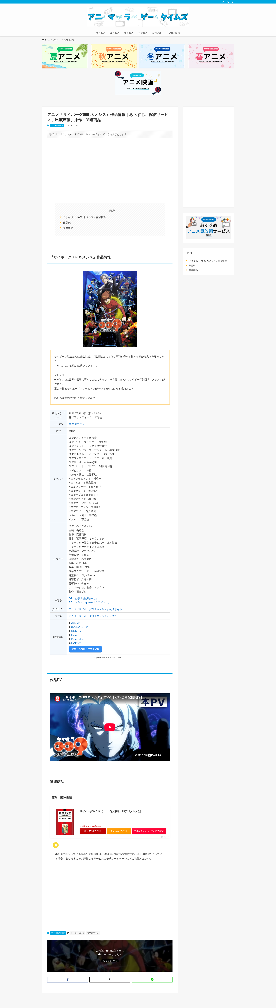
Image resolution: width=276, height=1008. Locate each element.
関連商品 (68, 228)
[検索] (232, 2)
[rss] (228, 2)
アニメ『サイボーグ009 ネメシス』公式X (92, 616)
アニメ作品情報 (57, 125)
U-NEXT (76, 643)
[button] (67, 979)
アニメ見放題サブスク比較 (85, 648)
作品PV (67, 222)
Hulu (74, 635)
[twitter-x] (223, 2)
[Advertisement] (110, 170)
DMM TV (76, 631)
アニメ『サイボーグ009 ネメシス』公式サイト (95, 609)
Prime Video (78, 639)
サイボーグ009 (77, 933)
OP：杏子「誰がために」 (83, 598)
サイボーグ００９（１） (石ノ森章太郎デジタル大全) (110, 811)
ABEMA (75, 623)
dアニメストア (79, 627)
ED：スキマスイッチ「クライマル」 (90, 602)
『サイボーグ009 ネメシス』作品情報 (84, 217)
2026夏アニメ (77, 424)
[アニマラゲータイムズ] (138, 16)
